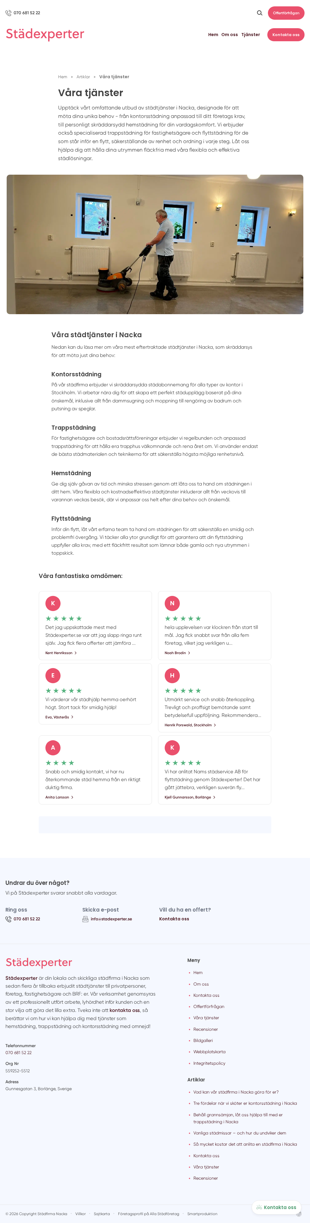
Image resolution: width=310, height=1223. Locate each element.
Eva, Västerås (57, 717)
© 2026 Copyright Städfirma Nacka (36, 1213)
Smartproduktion (202, 1213)
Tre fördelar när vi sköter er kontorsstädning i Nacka (245, 1103)
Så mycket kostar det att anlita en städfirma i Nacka (245, 1144)
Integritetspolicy (209, 1063)
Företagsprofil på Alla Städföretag (148, 1213)
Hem (213, 35)
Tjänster (250, 35)
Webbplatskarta (209, 1051)
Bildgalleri (203, 1040)
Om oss (229, 35)
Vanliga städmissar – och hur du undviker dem (239, 1133)
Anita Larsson (57, 797)
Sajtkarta (102, 1213)
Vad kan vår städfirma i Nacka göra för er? (236, 1092)
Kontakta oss (285, 34)
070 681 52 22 (18, 1052)
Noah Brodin (175, 652)
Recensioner (205, 1029)
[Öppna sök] (259, 13)
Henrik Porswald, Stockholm (188, 725)
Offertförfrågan (286, 13)
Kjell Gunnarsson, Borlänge (188, 797)
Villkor (80, 1213)
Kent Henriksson (58, 652)
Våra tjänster (206, 1017)
